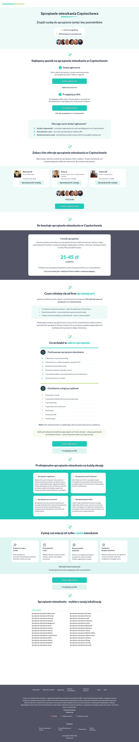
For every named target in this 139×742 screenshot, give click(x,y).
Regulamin (60, 690)
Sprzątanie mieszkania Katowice (81, 621)
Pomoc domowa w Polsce (45, 729)
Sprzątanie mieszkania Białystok (81, 626)
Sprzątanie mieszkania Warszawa (43, 613)
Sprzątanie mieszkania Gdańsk (42, 621)
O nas (99, 690)
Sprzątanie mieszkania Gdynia (42, 630)
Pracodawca (82, 729)
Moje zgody (36, 690)
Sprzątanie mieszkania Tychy (42, 645)
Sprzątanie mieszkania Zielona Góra (82, 635)
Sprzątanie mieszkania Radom (42, 633)
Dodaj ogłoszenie (69, 81)
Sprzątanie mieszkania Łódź (79, 618)
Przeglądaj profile (69, 108)
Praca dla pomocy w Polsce (64, 729)
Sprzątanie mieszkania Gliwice (80, 638)
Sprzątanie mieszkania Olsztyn (42, 628)
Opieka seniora (67, 716)
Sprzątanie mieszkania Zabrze (42, 640)
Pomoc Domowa (92, 729)
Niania (55, 716)
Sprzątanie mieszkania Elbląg (80, 640)
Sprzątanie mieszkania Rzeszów (81, 628)
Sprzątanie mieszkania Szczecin (42, 618)
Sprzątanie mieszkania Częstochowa (44, 635)
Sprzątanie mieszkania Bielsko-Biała (82, 633)
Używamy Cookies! (49, 690)
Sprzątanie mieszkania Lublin (80, 623)
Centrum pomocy (86, 689)
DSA (105, 690)
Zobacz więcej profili (69, 206)
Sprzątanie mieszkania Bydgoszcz (43, 623)
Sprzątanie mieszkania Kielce (42, 638)
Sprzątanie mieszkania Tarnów (80, 643)
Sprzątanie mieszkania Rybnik (42, 643)
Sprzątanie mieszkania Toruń (42, 626)
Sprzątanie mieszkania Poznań (80, 616)
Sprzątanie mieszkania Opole (80, 630)
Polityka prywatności (71, 689)
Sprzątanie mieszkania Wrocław (43, 616)
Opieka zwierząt (83, 716)
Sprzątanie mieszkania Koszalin (81, 645)
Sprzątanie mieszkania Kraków (80, 613)
